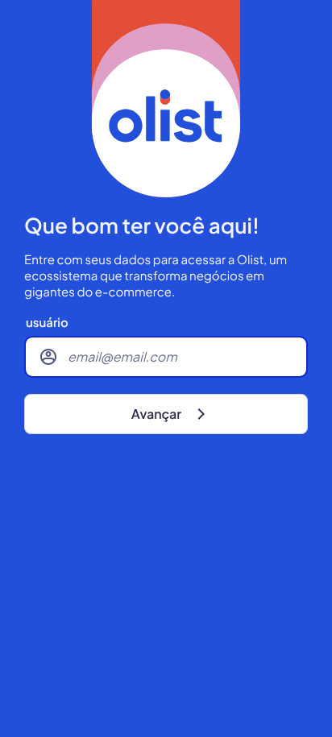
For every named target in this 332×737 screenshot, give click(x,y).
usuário (47, 323)
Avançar (156, 414)
